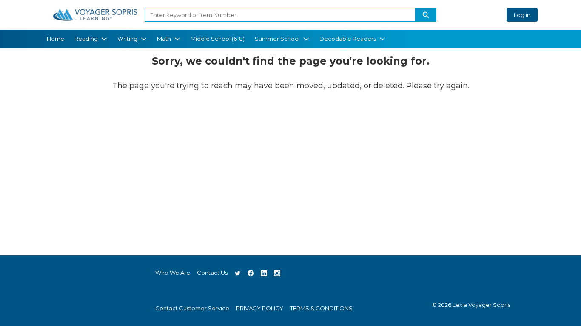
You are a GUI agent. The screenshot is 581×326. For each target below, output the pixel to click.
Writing (127, 38)
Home (55, 38)
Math (164, 38)
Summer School (277, 38)
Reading (86, 38)
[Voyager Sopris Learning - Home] (95, 15)
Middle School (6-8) (218, 38)
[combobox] (276, 14)
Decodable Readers (347, 38)
